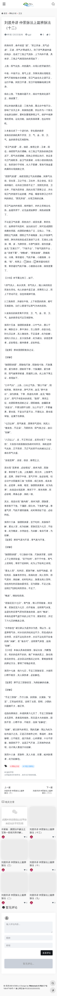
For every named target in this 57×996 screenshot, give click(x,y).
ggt (29, 34)
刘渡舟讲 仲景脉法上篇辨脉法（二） (13, 896)
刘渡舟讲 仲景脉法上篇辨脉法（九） (42, 896)
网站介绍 (12, 13)
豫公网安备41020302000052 (28, 988)
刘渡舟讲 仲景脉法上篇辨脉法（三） (13, 864)
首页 (5, 13)
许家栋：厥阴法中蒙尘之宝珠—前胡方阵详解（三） (13, 831)
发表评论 (47, 953)
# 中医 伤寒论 (28, 766)
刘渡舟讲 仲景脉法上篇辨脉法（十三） (42, 831)
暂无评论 (11, 907)
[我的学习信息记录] (28, 4)
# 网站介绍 (14, 766)
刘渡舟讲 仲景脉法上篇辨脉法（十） (42, 864)
